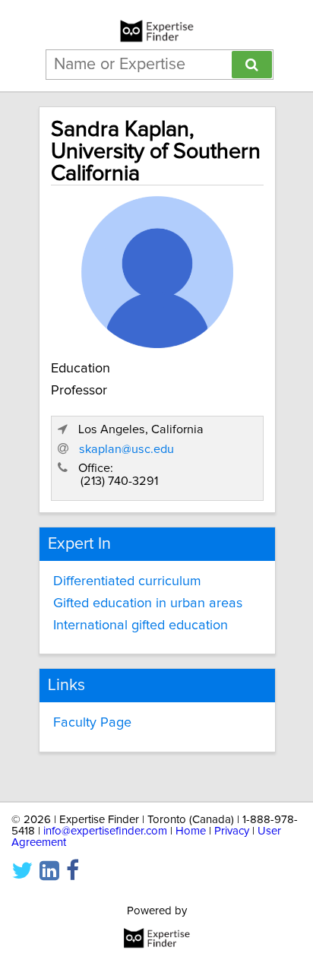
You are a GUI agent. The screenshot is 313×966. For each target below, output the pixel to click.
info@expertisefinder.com (105, 831)
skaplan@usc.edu (126, 449)
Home (190, 831)
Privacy (231, 831)
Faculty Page (92, 723)
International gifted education (140, 625)
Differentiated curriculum (127, 581)
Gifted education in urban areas (147, 603)
